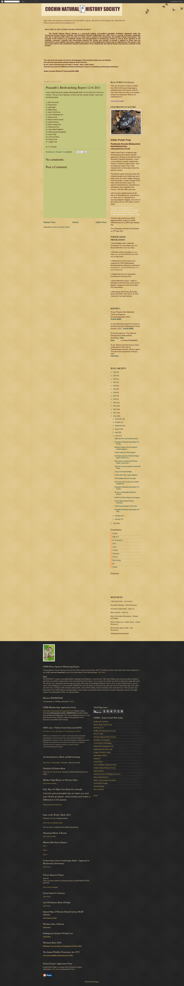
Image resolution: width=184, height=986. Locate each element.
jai (113, 563)
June (117, 436)
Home (75, 222)
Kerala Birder (98, 762)
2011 (115, 416)
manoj (115, 567)
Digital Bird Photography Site (103, 746)
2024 (115, 372)
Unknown (116, 553)
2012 (115, 413)
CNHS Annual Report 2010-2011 (126, 506)
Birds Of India (98, 734)
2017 (115, 396)
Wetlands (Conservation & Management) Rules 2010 (62, 946)
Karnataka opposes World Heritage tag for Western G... (127, 457)
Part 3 (45, 854)
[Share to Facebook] (84, 152)
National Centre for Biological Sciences (107, 774)
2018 (115, 392)
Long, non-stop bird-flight (123, 472)
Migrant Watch (99, 771)
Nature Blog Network (101, 777)
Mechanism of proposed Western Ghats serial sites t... (126, 462)
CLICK (71, 701)
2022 (115, 379)
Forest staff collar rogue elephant (126, 475)
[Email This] (78, 152)
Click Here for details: (50, 887)
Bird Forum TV (99, 728)
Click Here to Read (49, 783)
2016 (115, 399)
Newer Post (49, 222)
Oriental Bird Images (101, 783)
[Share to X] (82, 152)
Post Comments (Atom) (61, 227)
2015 (115, 402)
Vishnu (115, 557)
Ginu (114, 543)
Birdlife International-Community (105, 731)
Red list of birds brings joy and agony (127, 497)
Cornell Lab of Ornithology (103, 743)
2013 (115, 409)
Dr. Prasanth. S (118, 540)
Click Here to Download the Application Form (58, 711)
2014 (115, 406)
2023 (115, 375)
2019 (115, 389)
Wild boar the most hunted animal (126, 438)
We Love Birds (99, 789)
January (118, 519)
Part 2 (45, 850)
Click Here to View (49, 836)
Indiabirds (97, 758)
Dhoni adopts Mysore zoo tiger (125, 478)
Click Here (46, 867)
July (116, 432)
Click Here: (102, 672)
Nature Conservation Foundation (105, 780)
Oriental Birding (99, 786)
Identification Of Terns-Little (103, 749)
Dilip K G (116, 537)
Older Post (101, 222)
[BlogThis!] (80, 152)
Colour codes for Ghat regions (125, 452)
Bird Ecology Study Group (103, 725)
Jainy (114, 547)
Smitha (115, 550)
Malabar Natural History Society (105, 768)
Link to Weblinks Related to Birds (105, 765)
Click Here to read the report (53, 823)
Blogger (96, 982)
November (119, 419)
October (118, 422)
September (119, 426)
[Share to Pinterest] (86, 152)
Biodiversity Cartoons (101, 721)
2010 (115, 523)
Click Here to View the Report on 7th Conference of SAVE (61, 731)
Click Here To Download (51, 772)
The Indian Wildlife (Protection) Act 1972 (58, 955)
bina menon (117, 560)
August (117, 429)
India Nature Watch (100, 755)
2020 (115, 386)
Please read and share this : (52, 805)
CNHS (115, 533)
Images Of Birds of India (102, 752)
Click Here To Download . (52, 763)
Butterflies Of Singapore (102, 740)
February (118, 516)
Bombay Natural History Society (105, 737)
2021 (115, 382)
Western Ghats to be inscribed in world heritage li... (126, 448)
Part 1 (45, 846)
